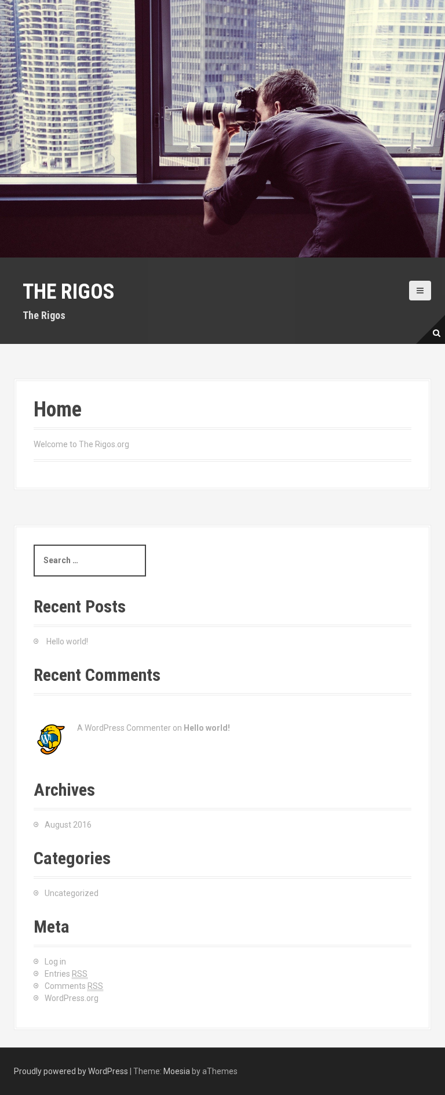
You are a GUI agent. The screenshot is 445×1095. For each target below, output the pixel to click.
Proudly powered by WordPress (71, 1071)
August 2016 (68, 824)
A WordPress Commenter (124, 728)
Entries (66, 973)
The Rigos (69, 292)
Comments (74, 986)
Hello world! (67, 641)
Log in (55, 961)
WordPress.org (72, 998)
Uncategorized (72, 893)
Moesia (176, 1071)
